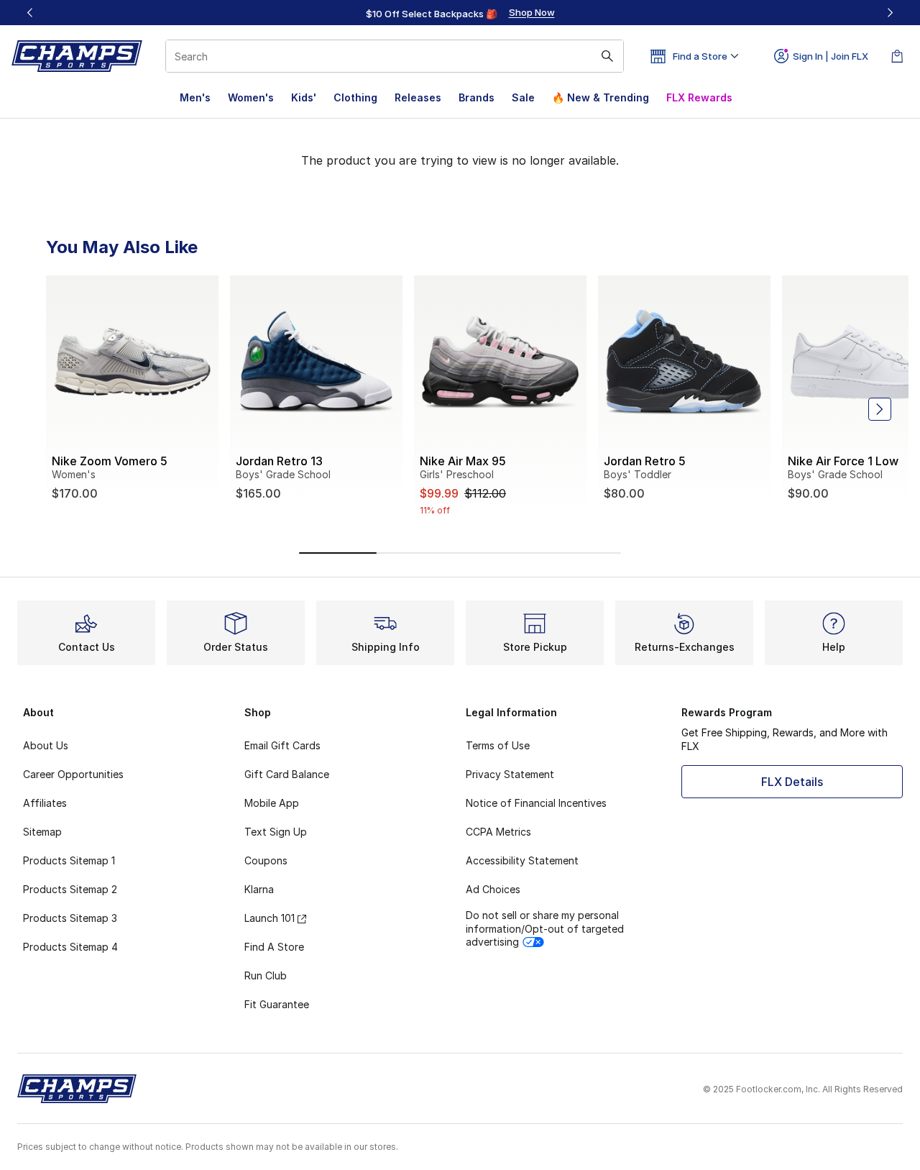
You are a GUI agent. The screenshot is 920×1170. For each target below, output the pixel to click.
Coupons (266, 860)
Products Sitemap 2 (70, 889)
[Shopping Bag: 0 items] (897, 56)
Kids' (303, 97)
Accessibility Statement (522, 860)
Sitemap (42, 832)
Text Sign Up (275, 832)
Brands (476, 97)
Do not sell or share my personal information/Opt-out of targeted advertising (545, 928)
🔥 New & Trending (600, 97)
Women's (251, 97)
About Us (45, 745)
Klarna (259, 889)
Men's (195, 97)
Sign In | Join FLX (830, 56)
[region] (460, 13)
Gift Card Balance (286, 774)
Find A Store (274, 947)
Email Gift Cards (282, 745)
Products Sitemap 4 (70, 947)
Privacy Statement (510, 774)
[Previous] (30, 12)
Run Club (265, 975)
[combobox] (394, 56)
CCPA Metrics (498, 832)
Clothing (355, 97)
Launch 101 (269, 918)
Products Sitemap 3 (70, 918)
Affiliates (45, 803)
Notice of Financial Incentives (536, 803)
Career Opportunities (73, 774)
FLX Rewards (699, 97)
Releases (418, 97)
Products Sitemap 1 (69, 860)
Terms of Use (498, 745)
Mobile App (271, 803)
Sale (523, 97)
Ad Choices (493, 889)
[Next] (890, 12)
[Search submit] (607, 56)
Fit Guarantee (276, 1004)
